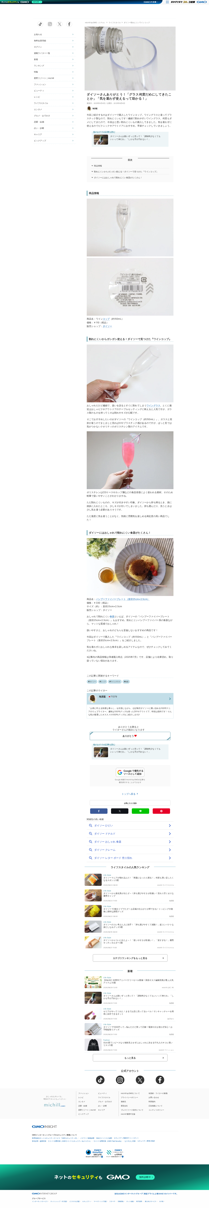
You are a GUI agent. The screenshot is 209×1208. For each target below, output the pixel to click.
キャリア (38, 134)
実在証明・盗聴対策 (39, 1141)
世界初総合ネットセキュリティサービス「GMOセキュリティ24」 (55, 1138)
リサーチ (112, 1201)
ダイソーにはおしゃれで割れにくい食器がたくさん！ (118, 177)
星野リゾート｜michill (44, 78)
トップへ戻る (129, 793)
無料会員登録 (40, 40)
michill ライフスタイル (165, 885)
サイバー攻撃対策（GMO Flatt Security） (108, 1141)
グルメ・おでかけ (42, 115)
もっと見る (130, 1057)
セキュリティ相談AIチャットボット (126, 1138)
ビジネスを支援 (74, 1201)
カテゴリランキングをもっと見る (130, 958)
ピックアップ (40, 140)
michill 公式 (166, 988)
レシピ (37, 97)
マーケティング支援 (100, 1201)
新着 (36, 59)
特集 (36, 72)
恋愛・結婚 (39, 122)
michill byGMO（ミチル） (95, 22)
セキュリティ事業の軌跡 (146, 1141)
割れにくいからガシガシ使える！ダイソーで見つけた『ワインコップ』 (126, 171)
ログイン (38, 47)
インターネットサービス (40, 1201)
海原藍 (95, 108)
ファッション (40, 84)
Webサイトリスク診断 (104, 1138)
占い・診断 (39, 128)
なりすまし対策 (130, 1141)
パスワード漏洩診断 (87, 1138)
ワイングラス (153, 405)
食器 (112, 616)
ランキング (39, 65)
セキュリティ (86, 1201)
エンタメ (38, 109)
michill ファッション (166, 1050)
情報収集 (121, 1201)
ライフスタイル (41, 103)
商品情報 (98, 166)
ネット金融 (130, 1201)
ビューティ (39, 90)
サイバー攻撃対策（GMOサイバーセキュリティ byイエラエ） (70, 1141)
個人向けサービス (150, 1201)
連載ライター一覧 (42, 53)
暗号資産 (139, 1201)
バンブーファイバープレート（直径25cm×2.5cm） (123, 599)
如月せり (170, 1019)
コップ (106, 318)
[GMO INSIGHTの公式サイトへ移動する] (44, 1126)
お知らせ (38, 34)
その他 (161, 1201)
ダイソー (107, 326)
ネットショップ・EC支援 (58, 1201)
